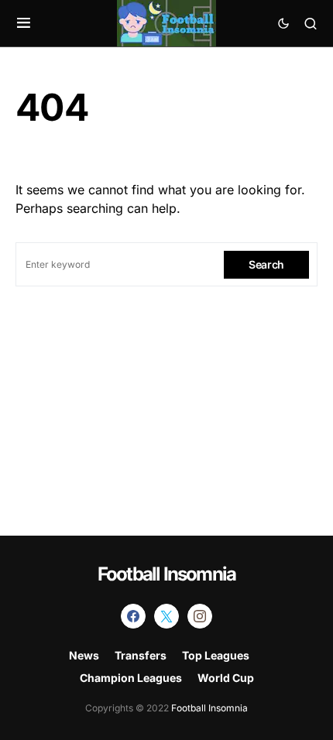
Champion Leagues (131, 677)
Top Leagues (215, 655)
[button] (23, 23)
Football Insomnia (166, 574)
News (84, 655)
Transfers (140, 655)
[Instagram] (199, 616)
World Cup (225, 677)
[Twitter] (166, 616)
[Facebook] (133, 616)
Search (266, 264)
